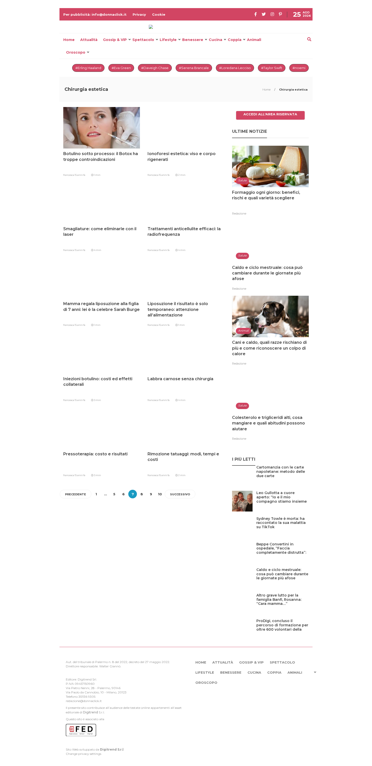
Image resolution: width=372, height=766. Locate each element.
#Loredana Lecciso (235, 68)
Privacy (139, 14)
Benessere (192, 39)
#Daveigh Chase (155, 68)
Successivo (180, 494)
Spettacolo (143, 39)
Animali (254, 39)
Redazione (239, 213)
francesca (69, 175)
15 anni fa (80, 175)
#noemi (299, 68)
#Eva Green (121, 68)
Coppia (234, 39)
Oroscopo (75, 52)
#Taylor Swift (271, 68)
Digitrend (90, 712)
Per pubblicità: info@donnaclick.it (95, 14)
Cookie (158, 14)
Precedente (75, 494)
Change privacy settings (83, 754)
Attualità (88, 39)
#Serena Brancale (194, 68)
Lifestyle (168, 39)
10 (160, 494)
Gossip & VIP (115, 39)
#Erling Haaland (88, 68)
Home (69, 39)
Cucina (215, 39)
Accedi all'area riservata (270, 114)
